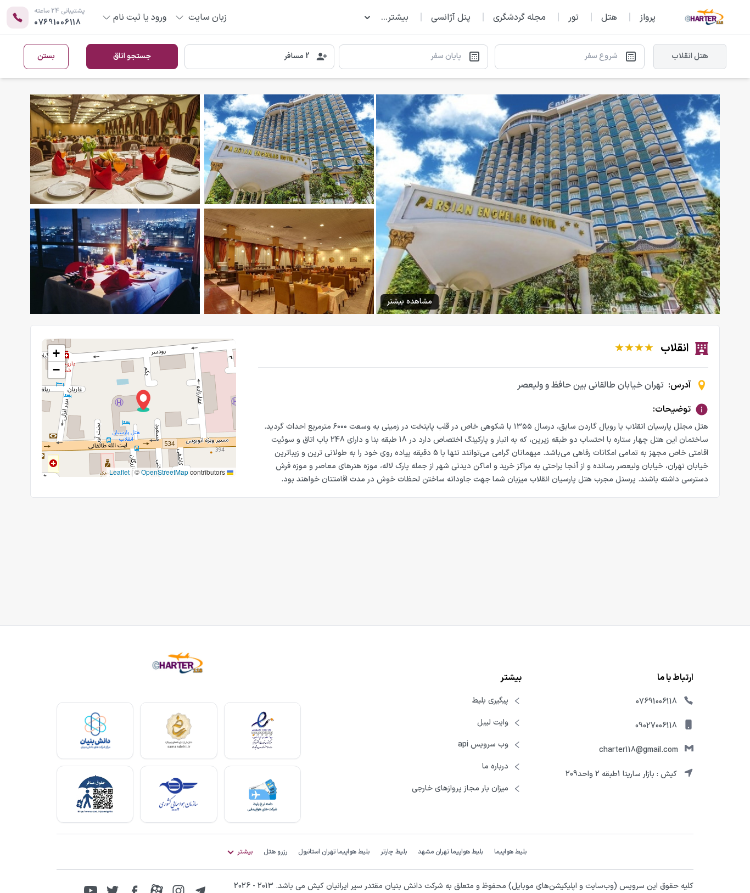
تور (573, 17)
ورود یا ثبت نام (139, 17)
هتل (609, 17)
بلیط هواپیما (510, 851)
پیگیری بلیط (490, 700)
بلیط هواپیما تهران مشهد (450, 851)
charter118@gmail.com (638, 750)
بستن (46, 56)
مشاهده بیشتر (409, 301)
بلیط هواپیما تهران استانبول (334, 851)
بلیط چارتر (393, 851)
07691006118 (656, 701)
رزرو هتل (275, 851)
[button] (143, 401)
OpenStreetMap (164, 471)
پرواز (648, 17)
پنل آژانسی (451, 17)
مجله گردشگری (519, 17)
